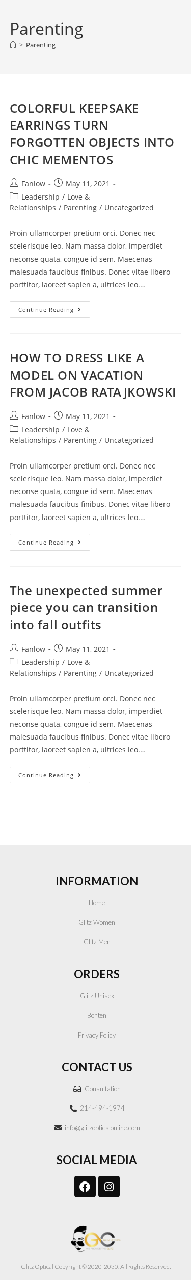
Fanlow (33, 183)
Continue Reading (54, 307)
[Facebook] (85, 1186)
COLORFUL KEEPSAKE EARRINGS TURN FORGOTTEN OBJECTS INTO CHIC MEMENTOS (92, 134)
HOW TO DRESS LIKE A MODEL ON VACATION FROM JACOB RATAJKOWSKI (93, 374)
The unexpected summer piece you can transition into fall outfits (86, 607)
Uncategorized (129, 207)
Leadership (40, 197)
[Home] (13, 45)
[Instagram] (109, 1186)
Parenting (41, 45)
